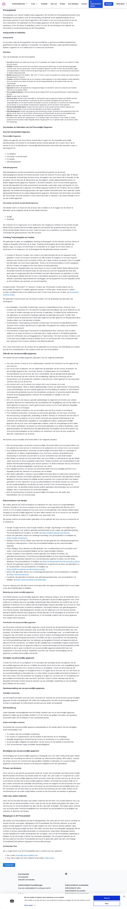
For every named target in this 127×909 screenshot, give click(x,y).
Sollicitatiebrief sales (73, 888)
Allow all (107, 898)
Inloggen (109, 4)
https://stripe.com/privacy (17, 538)
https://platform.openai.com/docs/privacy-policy (26, 569)
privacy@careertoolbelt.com (27, 855)
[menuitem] (20, 4)
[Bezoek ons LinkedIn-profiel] (87, 874)
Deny (106, 903)
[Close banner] (124, 896)
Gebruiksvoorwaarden (26, 880)
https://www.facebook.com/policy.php (31, 580)
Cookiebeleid (9, 865)
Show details (28, 905)
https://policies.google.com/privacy (56, 533)
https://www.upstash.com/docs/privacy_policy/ (61, 561)
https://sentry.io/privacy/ (19, 575)
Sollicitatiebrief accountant (75, 891)
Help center (49, 858)
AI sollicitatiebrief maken (95, 4)
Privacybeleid (23, 877)
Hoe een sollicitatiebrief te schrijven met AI (34, 888)
